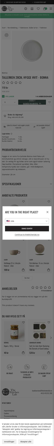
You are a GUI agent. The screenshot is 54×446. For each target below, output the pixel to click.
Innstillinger (9, 441)
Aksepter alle (25, 441)
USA (12, 221)
